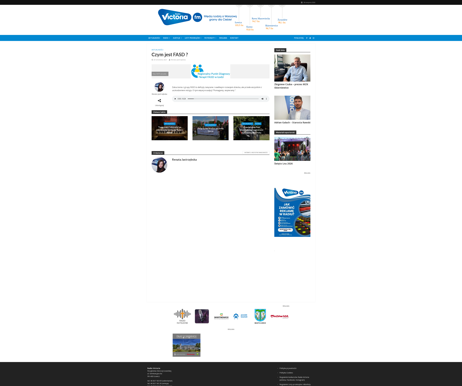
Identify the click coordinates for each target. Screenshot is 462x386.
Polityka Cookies (286, 372)
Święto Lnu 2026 (283, 163)
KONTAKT (234, 38)
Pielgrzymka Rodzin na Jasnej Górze (211, 129)
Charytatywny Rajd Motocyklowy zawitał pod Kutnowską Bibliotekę (251, 130)
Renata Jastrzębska (178, 60)
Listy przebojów (192, 38)
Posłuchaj (299, 38)
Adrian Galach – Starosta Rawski (292, 122)
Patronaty (209, 38)
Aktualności (154, 38)
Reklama (223, 38)
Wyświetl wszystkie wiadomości (256, 152)
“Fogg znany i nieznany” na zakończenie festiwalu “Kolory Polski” (169, 130)
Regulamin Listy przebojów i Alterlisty (295, 384)
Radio (165, 38)
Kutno (257, 124)
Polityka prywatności (287, 368)
